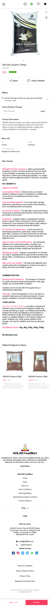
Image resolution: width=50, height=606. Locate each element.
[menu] (4, 4)
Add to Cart (13, 602)
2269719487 (26, 545)
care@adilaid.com (26, 541)
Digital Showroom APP (29, 591)
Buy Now (36, 602)
